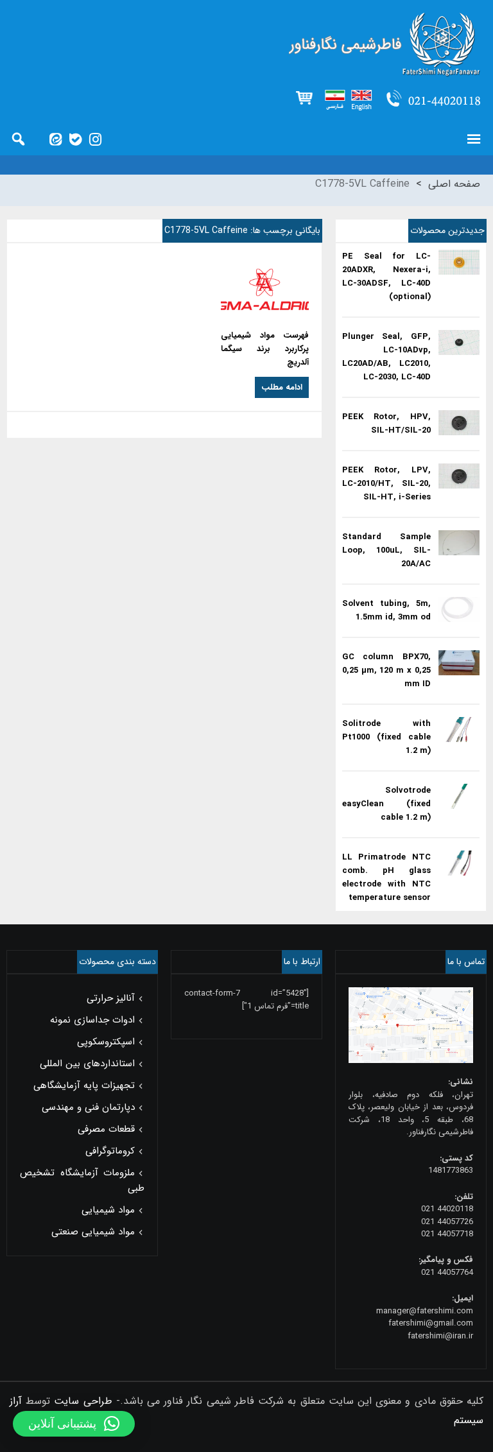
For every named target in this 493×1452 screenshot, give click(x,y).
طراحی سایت (83, 1401)
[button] (74, 1424)
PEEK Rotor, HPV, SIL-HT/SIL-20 (386, 423)
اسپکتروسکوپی (106, 1042)
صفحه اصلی (454, 184)
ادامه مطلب (281, 387)
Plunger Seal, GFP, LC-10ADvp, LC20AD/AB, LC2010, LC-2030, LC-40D (386, 357)
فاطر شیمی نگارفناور (246, 45)
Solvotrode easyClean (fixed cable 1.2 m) (386, 804)
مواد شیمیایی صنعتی (93, 1232)
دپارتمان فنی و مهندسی (88, 1107)
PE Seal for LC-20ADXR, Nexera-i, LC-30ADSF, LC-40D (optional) (386, 277)
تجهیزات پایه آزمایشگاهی (84, 1085)
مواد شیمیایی (108, 1210)
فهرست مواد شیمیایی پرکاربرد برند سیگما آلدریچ (265, 349)
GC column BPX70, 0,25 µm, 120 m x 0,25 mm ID (386, 670)
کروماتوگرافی (110, 1151)
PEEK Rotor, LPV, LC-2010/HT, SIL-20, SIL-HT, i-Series (386, 483)
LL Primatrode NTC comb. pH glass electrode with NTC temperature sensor (386, 877)
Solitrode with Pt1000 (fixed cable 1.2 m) (386, 737)
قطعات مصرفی (106, 1129)
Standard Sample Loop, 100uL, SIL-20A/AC (386, 550)
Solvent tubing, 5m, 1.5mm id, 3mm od (386, 610)
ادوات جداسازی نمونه (92, 1020)
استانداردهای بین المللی (87, 1063)
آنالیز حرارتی (111, 998)
